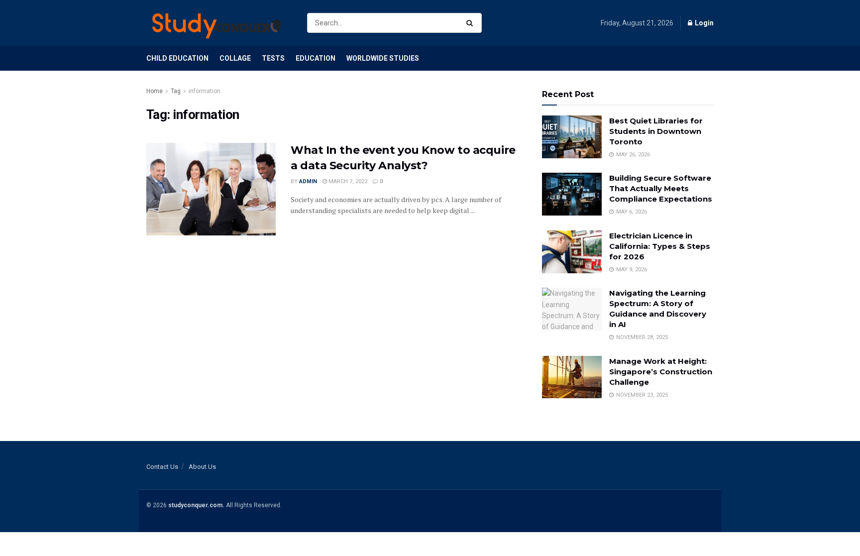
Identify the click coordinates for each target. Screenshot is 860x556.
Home (154, 91)
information (204, 91)
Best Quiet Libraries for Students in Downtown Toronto (656, 131)
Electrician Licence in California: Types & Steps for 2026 (659, 246)
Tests (273, 58)
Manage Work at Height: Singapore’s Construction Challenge (660, 371)
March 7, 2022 (347, 181)
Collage (235, 58)
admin (308, 181)
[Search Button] (471, 23)
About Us (202, 466)
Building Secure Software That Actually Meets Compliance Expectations (660, 188)
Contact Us (162, 466)
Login (703, 23)
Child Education (177, 58)
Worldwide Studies (382, 58)
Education (315, 58)
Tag (176, 91)
